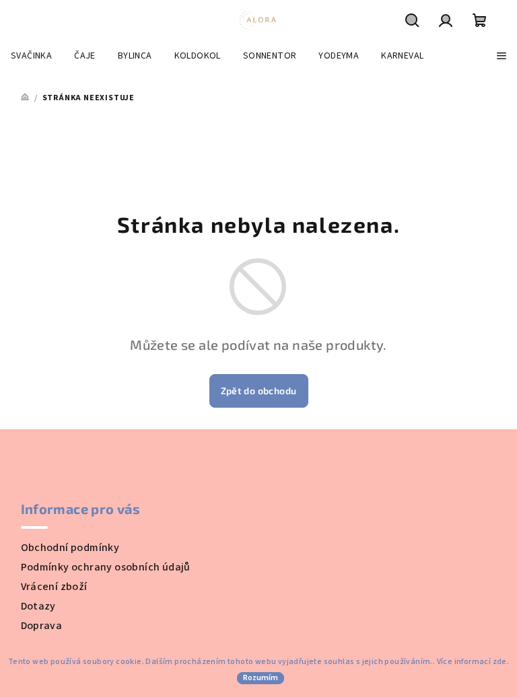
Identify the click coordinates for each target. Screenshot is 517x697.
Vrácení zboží (54, 586)
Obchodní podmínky (70, 547)
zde (500, 661)
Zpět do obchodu (259, 390)
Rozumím (260, 678)
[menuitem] (31, 55)
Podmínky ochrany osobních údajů (106, 567)
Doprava (42, 625)
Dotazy (38, 606)
